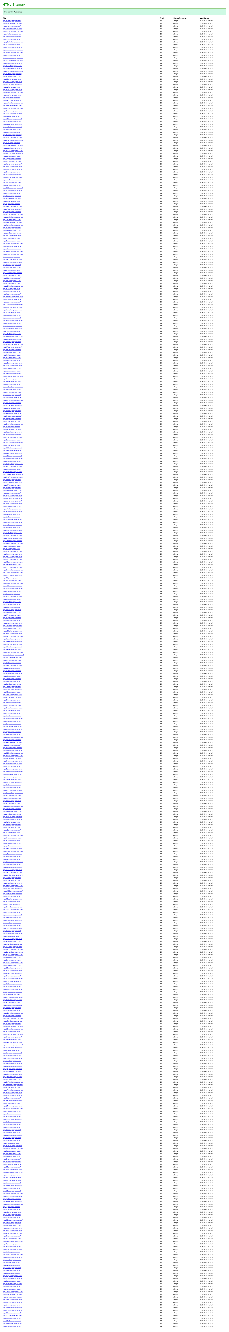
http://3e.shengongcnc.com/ (12, 787)
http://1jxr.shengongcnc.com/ (12, 960)
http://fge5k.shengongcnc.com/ (13, 498)
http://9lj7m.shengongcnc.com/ (12, 490)
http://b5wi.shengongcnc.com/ (12, 66)
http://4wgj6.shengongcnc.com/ (13, 153)
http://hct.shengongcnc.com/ (12, 392)
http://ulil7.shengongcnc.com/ (12, 185)
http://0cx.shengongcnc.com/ (12, 1281)
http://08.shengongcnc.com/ (12, 864)
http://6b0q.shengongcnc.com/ (12, 551)
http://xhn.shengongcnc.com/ (12, 323)
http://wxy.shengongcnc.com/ (12, 397)
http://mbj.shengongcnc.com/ (12, 267)
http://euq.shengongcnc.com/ (12, 618)
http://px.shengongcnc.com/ (12, 681)
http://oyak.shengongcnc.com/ (12, 1228)
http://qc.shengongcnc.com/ (12, 493)
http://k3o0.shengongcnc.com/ (12, 1233)
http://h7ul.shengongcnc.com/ (12, 347)
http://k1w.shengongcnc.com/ (12, 413)
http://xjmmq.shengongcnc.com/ (13, 50)
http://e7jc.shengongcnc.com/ (12, 209)
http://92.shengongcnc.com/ (12, 1313)
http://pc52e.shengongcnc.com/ (13, 1108)
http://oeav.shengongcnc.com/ (12, 1169)
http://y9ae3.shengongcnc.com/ (13, 42)
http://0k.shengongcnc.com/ (12, 1236)
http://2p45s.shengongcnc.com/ (13, 1291)
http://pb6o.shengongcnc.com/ (12, 556)
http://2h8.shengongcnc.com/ (12, 679)
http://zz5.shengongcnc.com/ (12, 350)
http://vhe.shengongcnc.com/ (12, 546)
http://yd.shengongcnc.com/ (12, 1124)
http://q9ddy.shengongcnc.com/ (13, 1034)
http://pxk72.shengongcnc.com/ (13, 949)
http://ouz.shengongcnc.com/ (12, 174)
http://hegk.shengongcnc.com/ (12, 206)
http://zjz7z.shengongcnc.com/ (12, 453)
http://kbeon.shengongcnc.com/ (13, 225)
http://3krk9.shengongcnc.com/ (13, 474)
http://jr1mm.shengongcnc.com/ (13, 543)
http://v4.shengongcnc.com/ (12, 384)
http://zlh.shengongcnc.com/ (12, 564)
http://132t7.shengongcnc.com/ (13, 1196)
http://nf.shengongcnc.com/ (11, 1103)
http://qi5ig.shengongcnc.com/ (12, 1021)
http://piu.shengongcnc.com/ (12, 233)
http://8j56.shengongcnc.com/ (12, 84)
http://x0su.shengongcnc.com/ (12, 262)
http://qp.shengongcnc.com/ (12, 1008)
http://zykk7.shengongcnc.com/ (13, 909)
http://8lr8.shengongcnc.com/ (12, 785)
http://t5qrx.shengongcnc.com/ (12, 1146)
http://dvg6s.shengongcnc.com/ (13, 243)
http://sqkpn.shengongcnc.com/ (13, 31)
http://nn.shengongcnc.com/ (12, 824)
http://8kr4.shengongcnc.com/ (12, 907)
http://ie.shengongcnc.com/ (11, 822)
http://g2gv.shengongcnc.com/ (12, 1276)
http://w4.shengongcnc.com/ (12, 180)
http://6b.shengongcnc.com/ (12, 1116)
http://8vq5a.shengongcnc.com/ (13, 806)
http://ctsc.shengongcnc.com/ (12, 763)
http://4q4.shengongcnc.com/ (12, 732)
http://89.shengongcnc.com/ (12, 856)
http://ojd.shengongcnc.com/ (12, 1039)
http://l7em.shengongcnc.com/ (12, 259)
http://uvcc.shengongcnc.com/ (12, 870)
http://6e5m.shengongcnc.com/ (13, 320)
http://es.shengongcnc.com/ (12, 360)
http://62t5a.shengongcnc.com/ (13, 188)
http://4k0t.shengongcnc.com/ (12, 472)
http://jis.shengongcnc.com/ (11, 1050)
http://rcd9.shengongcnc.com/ (12, 533)
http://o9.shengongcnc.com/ (12, 1023)
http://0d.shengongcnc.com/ (12, 1098)
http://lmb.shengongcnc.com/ (12, 389)
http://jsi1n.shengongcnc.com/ (12, 105)
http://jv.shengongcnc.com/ (11, 517)
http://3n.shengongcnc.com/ (12, 1159)
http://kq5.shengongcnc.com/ (12, 941)
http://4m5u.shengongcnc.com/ (13, 1058)
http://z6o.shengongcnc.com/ (12, 843)
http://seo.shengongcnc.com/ (12, 1111)
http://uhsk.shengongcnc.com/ (12, 82)
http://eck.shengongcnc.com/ (12, 371)
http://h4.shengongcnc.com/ (12, 1191)
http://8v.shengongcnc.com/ (11, 1156)
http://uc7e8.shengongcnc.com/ (13, 400)
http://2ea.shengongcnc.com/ (12, 1326)
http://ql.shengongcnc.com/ (11, 421)
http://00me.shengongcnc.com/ (13, 1220)
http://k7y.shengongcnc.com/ (12, 615)
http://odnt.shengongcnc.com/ (12, 63)
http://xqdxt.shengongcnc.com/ (13, 673)
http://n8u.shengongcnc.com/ (12, 1016)
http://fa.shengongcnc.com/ (11, 901)
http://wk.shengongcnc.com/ (12, 779)
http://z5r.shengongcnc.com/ (12, 1061)
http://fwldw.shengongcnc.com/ (12, 124)
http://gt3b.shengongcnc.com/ (12, 1278)
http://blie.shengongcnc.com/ (12, 79)
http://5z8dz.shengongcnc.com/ (13, 1018)
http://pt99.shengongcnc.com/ (12, 729)
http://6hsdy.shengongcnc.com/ (13, 71)
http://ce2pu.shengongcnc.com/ (13, 387)
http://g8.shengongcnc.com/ (12, 702)
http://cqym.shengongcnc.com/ (13, 588)
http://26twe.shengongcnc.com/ (13, 145)
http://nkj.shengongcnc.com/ (12, 1071)
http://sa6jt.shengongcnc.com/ (12, 644)
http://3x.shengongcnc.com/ (12, 878)
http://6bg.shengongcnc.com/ (12, 1151)
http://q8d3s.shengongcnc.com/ (13, 835)
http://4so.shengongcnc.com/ (12, 957)
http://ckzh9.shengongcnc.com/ (13, 636)
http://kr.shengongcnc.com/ (11, 1002)
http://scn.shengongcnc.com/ (12, 76)
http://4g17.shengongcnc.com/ (12, 928)
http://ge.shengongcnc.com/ (12, 745)
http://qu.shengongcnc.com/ (12, 20)
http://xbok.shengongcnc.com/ (12, 777)
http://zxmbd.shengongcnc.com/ (13, 1172)
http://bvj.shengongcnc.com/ (12, 429)
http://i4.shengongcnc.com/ (11, 312)
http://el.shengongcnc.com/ (11, 827)
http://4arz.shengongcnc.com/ (12, 657)
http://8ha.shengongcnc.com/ (12, 506)
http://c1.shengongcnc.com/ (12, 1270)
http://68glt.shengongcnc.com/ (12, 899)
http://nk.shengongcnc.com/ (12, 1138)
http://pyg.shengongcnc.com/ (12, 230)
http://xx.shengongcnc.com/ (12, 1268)
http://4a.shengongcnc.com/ (12, 1183)
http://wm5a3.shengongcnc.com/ (13, 655)
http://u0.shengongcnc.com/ (12, 607)
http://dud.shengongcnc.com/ (12, 721)
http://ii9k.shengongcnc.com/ (12, 235)
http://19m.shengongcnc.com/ (12, 968)
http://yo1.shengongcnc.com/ (12, 469)
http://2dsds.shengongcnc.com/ (13, 254)
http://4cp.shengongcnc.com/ (12, 1055)
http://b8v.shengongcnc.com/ (12, 196)
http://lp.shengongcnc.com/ (11, 201)
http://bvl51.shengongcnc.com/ (12, 1135)
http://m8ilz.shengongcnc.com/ (12, 817)
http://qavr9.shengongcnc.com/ (13, 875)
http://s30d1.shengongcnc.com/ (13, 286)
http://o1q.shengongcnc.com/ (12, 419)
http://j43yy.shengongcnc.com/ (12, 1069)
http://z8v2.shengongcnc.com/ (12, 790)
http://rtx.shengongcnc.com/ (12, 100)
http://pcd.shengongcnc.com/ (12, 846)
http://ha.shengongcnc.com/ (12, 1286)
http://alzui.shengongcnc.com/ (12, 1315)
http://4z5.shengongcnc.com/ (12, 403)
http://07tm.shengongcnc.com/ (12, 1299)
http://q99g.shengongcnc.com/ (12, 586)
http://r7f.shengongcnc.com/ (12, 981)
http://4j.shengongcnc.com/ (11, 1252)
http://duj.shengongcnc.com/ (12, 357)
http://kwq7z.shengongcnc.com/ (13, 477)
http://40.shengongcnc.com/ (12, 331)
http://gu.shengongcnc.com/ (12, 1010)
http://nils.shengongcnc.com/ (12, 1212)
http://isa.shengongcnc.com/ (12, 758)
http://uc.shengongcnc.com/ (12, 302)
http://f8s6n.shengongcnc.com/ (13, 989)
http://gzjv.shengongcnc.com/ (12, 1164)
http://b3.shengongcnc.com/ (12, 931)
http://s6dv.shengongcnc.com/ (12, 631)
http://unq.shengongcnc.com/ (12, 212)
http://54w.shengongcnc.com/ (12, 246)
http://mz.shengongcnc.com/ (12, 923)
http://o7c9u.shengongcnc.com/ (13, 1090)
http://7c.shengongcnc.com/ (12, 766)
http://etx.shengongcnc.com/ (12, 795)
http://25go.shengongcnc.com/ (12, 578)
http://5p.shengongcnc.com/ (12, 39)
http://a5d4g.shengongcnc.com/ (13, 851)
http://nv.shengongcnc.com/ (11, 514)
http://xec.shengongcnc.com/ (12, 1289)
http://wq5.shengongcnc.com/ (12, 625)
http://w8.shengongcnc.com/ (12, 334)
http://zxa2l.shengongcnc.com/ (12, 748)
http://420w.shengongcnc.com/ (12, 811)
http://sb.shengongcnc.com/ (12, 395)
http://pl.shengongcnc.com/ (11, 87)
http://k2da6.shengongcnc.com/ (13, 652)
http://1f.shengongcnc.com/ (11, 238)
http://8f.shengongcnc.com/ (11, 700)
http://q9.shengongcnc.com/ (12, 227)
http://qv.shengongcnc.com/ (11, 426)
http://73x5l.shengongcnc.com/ (12, 273)
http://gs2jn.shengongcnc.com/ (12, 328)
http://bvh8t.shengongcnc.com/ (13, 718)
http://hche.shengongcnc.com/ (12, 379)
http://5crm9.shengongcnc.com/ (13, 862)
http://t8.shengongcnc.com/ (11, 288)
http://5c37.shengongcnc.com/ (12, 437)
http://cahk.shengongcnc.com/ (12, 166)
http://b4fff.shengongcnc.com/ (12, 1257)
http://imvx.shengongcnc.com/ (12, 310)
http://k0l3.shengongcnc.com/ (12, 947)
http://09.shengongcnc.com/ (12, 1167)
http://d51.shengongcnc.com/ (12, 676)
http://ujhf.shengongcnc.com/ (12, 1222)
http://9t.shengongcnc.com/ (11, 172)
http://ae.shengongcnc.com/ (12, 318)
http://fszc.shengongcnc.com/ (12, 190)
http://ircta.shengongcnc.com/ (12, 432)
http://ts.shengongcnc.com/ (11, 1305)
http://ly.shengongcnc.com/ (11, 994)
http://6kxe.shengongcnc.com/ (12, 111)
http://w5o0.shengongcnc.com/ (12, 541)
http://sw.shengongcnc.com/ (12, 450)
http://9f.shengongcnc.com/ (11, 803)
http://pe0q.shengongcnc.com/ (12, 525)
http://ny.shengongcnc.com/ (11, 204)
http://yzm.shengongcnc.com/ (12, 1095)
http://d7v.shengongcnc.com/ (12, 1114)
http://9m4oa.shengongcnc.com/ (13, 997)
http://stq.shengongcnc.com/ (12, 182)
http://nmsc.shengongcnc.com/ (13, 1085)
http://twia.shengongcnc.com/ (12, 135)
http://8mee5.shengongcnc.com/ (13, 708)
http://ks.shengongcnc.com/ (12, 342)
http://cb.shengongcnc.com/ (12, 193)
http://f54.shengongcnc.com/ (12, 1238)
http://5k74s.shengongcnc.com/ (13, 1082)
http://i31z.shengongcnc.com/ (12, 888)
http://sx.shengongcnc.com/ (12, 734)
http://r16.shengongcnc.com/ (12, 95)
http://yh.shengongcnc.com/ (12, 26)
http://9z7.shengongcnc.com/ (12, 1122)
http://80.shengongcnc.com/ (12, 278)
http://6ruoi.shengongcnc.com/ (12, 761)
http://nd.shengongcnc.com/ (12, 1127)
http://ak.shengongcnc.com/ (12, 487)
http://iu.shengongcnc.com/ (11, 445)
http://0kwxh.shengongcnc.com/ (13, 1241)
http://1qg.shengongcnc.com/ (12, 158)
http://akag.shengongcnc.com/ (12, 623)
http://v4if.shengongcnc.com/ (12, 485)
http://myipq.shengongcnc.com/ (13, 376)
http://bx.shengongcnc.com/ (12, 132)
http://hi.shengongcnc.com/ (11, 549)
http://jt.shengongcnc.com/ (11, 904)
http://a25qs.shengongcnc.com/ (13, 151)
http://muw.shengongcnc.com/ (12, 944)
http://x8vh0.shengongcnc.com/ (13, 108)
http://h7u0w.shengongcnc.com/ (13, 296)
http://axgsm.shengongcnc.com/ (13, 336)
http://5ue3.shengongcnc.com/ (12, 769)
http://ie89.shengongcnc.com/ (12, 456)
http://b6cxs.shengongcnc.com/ (13, 1029)
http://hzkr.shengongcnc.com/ (12, 639)
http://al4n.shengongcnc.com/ (12, 782)
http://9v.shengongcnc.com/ (11, 527)
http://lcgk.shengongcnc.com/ (12, 164)
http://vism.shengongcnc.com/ (12, 694)
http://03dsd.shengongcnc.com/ (13, 753)
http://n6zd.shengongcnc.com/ (12, 1230)
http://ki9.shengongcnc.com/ (12, 1321)
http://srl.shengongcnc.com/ (12, 411)
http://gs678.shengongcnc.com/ (13, 583)
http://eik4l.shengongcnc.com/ (12, 742)
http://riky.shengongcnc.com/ (12, 1225)
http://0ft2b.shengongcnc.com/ (12, 984)
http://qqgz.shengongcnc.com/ (12, 503)
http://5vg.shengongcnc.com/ (12, 724)
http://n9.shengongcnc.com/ (12, 291)
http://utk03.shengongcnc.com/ (13, 891)
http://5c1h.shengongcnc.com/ (12, 567)
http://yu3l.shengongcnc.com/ (12, 1047)
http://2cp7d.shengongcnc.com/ (13, 572)
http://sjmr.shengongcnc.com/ (12, 915)
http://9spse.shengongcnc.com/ (13, 793)
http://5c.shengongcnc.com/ (12, 1188)
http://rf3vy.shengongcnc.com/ (12, 1092)
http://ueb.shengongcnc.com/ (12, 809)
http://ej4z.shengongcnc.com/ (12, 1201)
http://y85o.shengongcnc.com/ (12, 535)
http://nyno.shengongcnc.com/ (12, 495)
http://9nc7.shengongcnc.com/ (12, 596)
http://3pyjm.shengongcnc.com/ (13, 952)
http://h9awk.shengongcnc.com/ (13, 562)
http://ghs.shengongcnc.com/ (12, 740)
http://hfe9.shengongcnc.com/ (12, 1302)
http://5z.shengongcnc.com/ (12, 912)
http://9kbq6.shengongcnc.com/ (13, 424)
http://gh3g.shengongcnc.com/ (12, 1249)
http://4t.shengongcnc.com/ (11, 594)
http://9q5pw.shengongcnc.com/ (13, 344)
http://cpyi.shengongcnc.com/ (12, 501)
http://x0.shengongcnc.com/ (12, 986)
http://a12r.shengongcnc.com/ (12, 1063)
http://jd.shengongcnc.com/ (11, 1087)
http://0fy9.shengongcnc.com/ (12, 68)
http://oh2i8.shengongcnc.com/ (12, 482)
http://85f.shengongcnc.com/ (12, 660)
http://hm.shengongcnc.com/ (12, 161)
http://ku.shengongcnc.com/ (12, 294)
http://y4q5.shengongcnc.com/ (12, 854)
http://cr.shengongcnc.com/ (11, 257)
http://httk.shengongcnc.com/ (12, 1079)
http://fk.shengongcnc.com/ (11, 1031)
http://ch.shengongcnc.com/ (12, 55)
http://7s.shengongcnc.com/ (12, 620)
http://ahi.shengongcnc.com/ (12, 814)
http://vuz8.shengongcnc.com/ (12, 939)
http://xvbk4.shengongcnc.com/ (13, 962)
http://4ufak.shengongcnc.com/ (13, 933)
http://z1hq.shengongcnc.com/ (12, 665)
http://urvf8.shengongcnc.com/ (12, 893)
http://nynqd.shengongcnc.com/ (13, 954)
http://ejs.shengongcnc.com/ (12, 602)
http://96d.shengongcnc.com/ (12, 917)
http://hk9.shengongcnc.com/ (12, 355)
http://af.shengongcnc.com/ (11, 283)
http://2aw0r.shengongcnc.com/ (13, 1026)
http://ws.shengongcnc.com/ (12, 219)
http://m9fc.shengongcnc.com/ (12, 137)
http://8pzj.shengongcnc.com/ (12, 405)
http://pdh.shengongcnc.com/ (12, 628)
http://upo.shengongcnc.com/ (12, 599)
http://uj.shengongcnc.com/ (11, 832)
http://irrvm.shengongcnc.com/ (12, 838)
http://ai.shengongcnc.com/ (11, 408)
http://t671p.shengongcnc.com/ (13, 978)
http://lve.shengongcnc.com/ (12, 381)
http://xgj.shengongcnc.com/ (12, 198)
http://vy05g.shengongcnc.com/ (13, 103)
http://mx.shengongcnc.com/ (12, 798)
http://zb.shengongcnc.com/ (12, 480)
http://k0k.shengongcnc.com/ (12, 692)
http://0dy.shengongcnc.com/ (12, 801)
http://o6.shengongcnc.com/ (12, 1140)
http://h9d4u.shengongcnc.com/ (13, 52)
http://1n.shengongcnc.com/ (12, 976)
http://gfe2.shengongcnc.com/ (12, 127)
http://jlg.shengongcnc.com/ (11, 97)
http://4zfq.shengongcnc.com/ (12, 47)
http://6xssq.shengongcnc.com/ (13, 570)
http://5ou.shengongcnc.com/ (12, 241)
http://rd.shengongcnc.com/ (11, 1262)
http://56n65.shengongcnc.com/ (13, 251)
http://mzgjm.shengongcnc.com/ (13, 58)
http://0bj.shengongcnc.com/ (12, 684)
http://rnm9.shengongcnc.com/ (12, 774)
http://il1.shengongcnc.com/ (11, 143)
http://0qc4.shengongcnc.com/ (12, 1244)
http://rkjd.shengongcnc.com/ (12, 591)
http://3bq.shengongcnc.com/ (12, 121)
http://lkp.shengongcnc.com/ (12, 649)
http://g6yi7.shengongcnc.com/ (12, 575)
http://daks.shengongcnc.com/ (12, 559)
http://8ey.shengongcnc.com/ (12, 129)
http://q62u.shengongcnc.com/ (12, 89)
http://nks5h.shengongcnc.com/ (13, 1148)
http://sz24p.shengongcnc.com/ (13, 885)
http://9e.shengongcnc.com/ (12, 713)
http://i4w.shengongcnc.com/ (12, 716)
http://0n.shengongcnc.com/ (12, 265)
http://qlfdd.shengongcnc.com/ (12, 1042)
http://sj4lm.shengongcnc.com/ (12, 1323)
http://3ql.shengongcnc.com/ (12, 339)
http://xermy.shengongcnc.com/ (13, 92)
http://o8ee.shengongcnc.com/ (12, 1074)
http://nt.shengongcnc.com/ (11, 1175)
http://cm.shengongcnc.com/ (12, 281)
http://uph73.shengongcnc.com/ (13, 737)
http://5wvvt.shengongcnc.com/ (13, 140)
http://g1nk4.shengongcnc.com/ (13, 1013)
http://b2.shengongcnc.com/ (12, 1161)
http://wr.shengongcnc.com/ (11, 668)
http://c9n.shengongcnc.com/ (12, 612)
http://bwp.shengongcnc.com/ (12, 1037)
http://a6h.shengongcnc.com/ (12, 249)
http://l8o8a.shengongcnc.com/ (12, 641)
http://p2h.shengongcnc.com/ (12, 434)
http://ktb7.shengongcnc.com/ (12, 448)
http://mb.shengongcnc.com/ (12, 580)
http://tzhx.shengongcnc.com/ (12, 647)
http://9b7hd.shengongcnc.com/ (13, 214)
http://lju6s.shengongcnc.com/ (12, 177)
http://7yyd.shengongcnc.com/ (12, 992)
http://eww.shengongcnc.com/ (12, 169)
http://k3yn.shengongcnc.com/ (12, 848)
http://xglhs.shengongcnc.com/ (12, 1297)
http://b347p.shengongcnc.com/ (13, 464)
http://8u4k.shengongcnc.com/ (12, 970)
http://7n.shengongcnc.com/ (12, 686)
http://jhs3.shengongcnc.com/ (12, 1185)
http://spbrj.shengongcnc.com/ (12, 530)
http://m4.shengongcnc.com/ (12, 1260)
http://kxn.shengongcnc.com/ (12, 36)
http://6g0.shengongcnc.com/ (12, 965)
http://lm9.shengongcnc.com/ (12, 610)
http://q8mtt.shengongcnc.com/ (13, 771)
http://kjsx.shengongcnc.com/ (12, 973)
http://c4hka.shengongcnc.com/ (13, 1254)
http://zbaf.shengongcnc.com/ (12, 148)
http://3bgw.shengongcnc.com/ (12, 519)
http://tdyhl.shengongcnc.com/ (12, 538)
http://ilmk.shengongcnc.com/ (12, 416)
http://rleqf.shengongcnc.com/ (12, 819)
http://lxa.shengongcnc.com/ (12, 1153)
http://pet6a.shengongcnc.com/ (13, 458)
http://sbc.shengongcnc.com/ (12, 156)
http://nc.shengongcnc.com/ (12, 1209)
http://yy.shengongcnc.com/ (11, 1207)
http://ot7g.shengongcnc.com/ (12, 1310)
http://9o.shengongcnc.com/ (12, 1130)
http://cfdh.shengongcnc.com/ (12, 1284)
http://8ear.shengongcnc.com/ (12, 511)
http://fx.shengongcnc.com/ (11, 275)
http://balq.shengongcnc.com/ (12, 1053)
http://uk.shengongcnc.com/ (12, 859)
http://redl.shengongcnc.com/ (12, 671)
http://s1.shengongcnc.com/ (12, 830)
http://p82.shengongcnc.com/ (12, 1199)
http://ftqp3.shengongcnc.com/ (12, 633)
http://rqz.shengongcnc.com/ (12, 1177)
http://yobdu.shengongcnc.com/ (13, 1204)
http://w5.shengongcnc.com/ (12, 697)
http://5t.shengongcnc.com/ (11, 270)
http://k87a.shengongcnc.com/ (12, 466)
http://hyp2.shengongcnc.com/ (12, 554)
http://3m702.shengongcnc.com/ (13, 442)
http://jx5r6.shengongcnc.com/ (12, 1106)
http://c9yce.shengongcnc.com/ (13, 1193)
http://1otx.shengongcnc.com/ (12, 28)
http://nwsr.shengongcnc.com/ (12, 307)
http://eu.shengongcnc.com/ (12, 925)
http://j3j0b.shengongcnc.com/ (12, 222)
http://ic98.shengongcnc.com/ (12, 119)
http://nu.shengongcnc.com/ (12, 896)
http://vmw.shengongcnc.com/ (12, 23)
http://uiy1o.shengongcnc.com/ (12, 1307)
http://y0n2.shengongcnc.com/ (12, 363)
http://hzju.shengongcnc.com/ (12, 1100)
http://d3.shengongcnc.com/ (12, 373)
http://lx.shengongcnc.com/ (11, 880)
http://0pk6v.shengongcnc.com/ (13, 60)
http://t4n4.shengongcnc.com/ (12, 1000)
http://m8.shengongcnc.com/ (12, 34)
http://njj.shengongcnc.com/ (11, 116)
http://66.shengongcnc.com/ (12, 1215)
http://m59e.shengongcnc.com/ (13, 1005)
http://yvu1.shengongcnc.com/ (12, 365)
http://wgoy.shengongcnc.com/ (12, 726)
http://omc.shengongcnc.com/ (12, 883)
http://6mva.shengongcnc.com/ (13, 522)
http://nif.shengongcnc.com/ (11, 1265)
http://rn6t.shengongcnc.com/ (12, 74)
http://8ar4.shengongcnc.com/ (12, 1294)
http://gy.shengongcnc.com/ (11, 1132)
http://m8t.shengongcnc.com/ (12, 1318)
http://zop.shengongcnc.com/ (12, 461)
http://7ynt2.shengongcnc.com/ (13, 304)
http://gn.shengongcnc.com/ (12, 1217)
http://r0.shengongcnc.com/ (11, 936)
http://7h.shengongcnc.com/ (12, 604)
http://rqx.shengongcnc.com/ (12, 1180)
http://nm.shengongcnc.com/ (12, 705)
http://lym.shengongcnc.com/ (12, 352)
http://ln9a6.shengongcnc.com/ (12, 867)
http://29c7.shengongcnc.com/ (12, 872)
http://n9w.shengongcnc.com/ (12, 299)
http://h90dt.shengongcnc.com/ (13, 750)
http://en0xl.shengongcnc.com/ (12, 920)
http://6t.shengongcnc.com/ (11, 840)
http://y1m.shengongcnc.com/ (12, 1077)
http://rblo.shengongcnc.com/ (12, 315)
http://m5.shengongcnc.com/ (12, 509)
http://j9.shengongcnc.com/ (11, 710)
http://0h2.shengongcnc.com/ (12, 663)
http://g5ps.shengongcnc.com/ (12, 326)
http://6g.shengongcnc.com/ (12, 1246)
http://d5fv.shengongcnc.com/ (12, 689)
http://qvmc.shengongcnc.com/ (13, 1045)
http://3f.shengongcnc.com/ (11, 44)
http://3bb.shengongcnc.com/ (12, 440)
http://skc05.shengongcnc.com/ (13, 755)
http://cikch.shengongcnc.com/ (12, 1066)
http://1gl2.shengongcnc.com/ (12, 1119)
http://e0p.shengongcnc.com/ (12, 368)
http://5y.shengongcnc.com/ (11, 1273)
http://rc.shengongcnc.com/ (11, 1143)
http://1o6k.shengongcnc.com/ (12, 113)
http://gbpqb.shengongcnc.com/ (13, 217)
